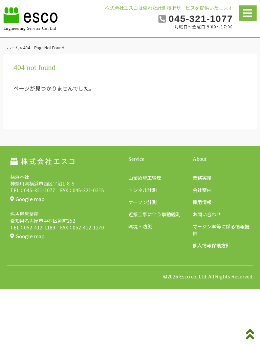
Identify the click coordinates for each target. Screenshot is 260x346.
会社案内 (202, 190)
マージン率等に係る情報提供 (221, 230)
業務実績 (202, 177)
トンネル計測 (142, 190)
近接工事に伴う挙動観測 (154, 214)
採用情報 (202, 202)
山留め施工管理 (144, 177)
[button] (248, 13)
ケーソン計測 (142, 202)
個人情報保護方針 (212, 245)
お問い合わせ (207, 214)
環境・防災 (140, 226)
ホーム (13, 47)
